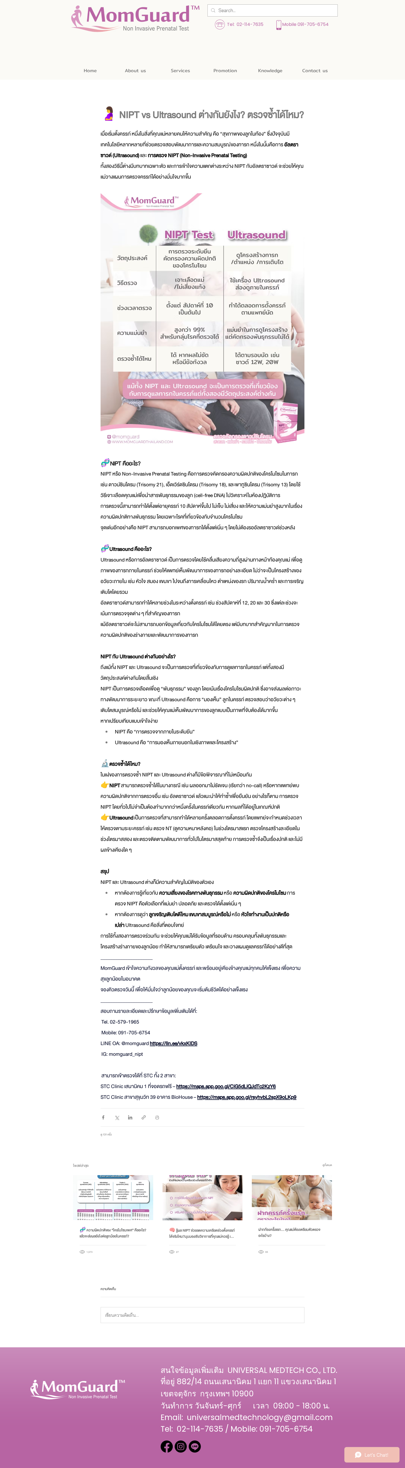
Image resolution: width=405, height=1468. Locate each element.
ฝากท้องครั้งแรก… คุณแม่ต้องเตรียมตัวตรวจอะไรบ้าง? (289, 1233)
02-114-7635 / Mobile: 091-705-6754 (245, 1429)
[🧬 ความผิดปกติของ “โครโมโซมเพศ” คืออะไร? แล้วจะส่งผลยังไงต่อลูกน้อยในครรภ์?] (113, 1197)
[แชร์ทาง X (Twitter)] (116, 1117)
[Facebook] (167, 1446)
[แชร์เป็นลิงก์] (143, 1117)
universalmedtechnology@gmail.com (260, 1417)
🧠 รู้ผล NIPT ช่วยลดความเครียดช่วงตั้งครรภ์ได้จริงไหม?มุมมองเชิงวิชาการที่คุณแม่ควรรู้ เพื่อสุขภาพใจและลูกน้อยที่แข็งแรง (202, 1233)
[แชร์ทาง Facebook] (103, 1117)
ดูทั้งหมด (327, 1165)
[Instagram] (181, 1446)
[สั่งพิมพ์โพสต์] (157, 1117)
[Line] (195, 1446)
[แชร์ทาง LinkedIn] (130, 1117)
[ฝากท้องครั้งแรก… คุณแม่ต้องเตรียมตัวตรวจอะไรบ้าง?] (292, 1197)
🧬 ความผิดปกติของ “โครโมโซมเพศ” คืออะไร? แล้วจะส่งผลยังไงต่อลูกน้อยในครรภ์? (113, 1233)
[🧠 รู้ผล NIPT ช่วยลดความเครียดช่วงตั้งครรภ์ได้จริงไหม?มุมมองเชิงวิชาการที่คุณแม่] (203, 1197)
